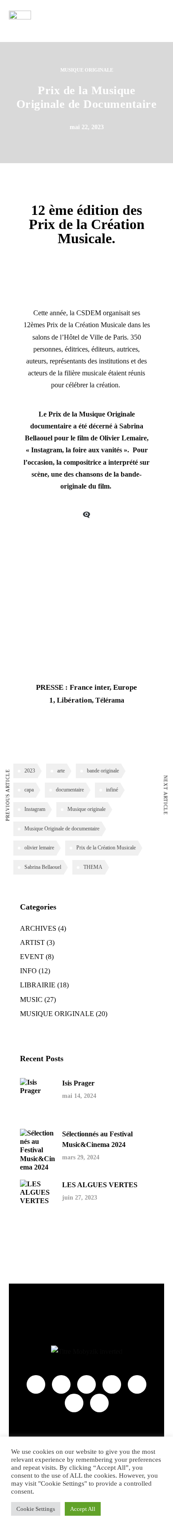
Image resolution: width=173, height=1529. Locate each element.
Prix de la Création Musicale (86, 325)
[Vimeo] (74, 1403)
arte (61, 771)
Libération (74, 700)
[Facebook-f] (36, 1384)
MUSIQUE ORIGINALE (86, 70)
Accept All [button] (82, 1509)
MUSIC (31, 999)
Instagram (34, 809)
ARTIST (32, 942)
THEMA (92, 867)
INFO (28, 971)
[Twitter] (86, 1384)
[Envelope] (99, 1403)
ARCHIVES (38, 928)
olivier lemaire (39, 848)
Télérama (109, 700)
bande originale (103, 771)
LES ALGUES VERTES (100, 1185)
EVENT (32, 956)
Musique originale (86, 809)
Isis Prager (78, 1083)
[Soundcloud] (137, 1384)
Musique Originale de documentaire (61, 829)
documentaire (70, 790)
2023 (29, 771)
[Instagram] (111, 1384)
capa (29, 790)
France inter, (90, 687)
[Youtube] (61, 1384)
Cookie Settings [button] (35, 1509)
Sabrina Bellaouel (42, 867)
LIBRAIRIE (37, 985)
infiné (112, 790)
